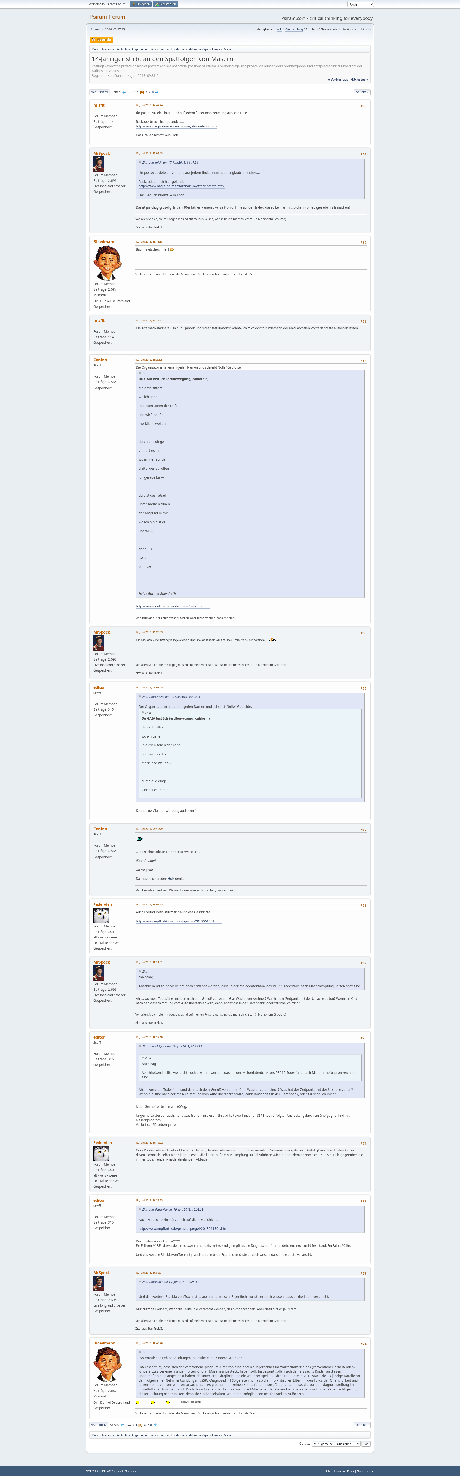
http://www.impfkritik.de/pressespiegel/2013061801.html (179, 921)
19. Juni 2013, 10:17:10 (149, 1037)
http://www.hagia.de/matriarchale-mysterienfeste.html (176, 126)
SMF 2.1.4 (92, 1471)
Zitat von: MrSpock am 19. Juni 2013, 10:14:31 (172, 1046)
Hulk (171, 878)
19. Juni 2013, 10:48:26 (149, 1343)
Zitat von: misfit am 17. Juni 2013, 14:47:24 (170, 162)
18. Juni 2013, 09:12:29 (149, 828)
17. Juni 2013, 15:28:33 (149, 632)
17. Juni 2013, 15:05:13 (149, 153)
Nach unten (99, 92)
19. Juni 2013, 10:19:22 (149, 1142)
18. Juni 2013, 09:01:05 (149, 687)
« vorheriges (338, 79)
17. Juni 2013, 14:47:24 (149, 105)
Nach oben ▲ (365, 1471)
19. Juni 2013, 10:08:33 (149, 904)
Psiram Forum (107, 16)
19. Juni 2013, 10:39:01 (149, 1272)
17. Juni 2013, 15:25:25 (149, 359)
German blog (294, 29)
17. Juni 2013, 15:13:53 (149, 241)
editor (99, 687)
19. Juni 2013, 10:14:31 (149, 962)
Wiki (279, 29)
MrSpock (101, 153)
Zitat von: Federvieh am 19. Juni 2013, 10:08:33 (172, 1209)
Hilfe (328, 1471)
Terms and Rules (344, 1471)
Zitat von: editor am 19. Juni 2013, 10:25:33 (170, 1282)
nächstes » (359, 79)
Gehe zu (304, 1444)
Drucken (362, 92)
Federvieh (102, 904)
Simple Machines (126, 1471)
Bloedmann (104, 241)
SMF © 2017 (107, 1471)
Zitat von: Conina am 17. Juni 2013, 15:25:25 (171, 697)
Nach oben (98, 1425)
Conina (100, 359)
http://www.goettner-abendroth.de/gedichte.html (173, 606)
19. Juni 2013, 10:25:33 (149, 1200)
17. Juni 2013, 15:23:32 (149, 320)
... (131, 92)
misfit (99, 105)
